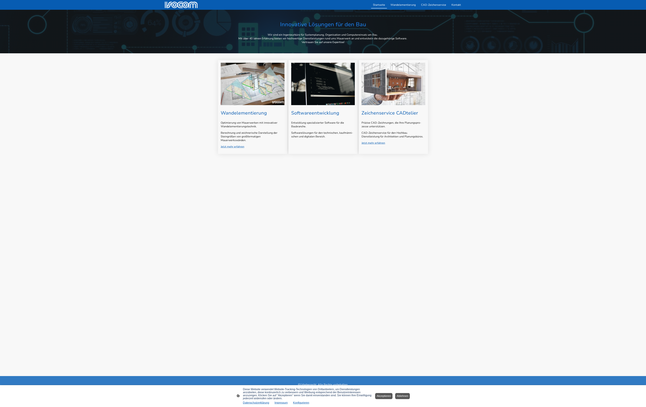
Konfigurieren (301, 402)
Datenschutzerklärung (256, 402)
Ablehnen (402, 396)
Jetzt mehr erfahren (232, 147)
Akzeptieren (384, 396)
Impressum (281, 402)
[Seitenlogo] (181, 5)
